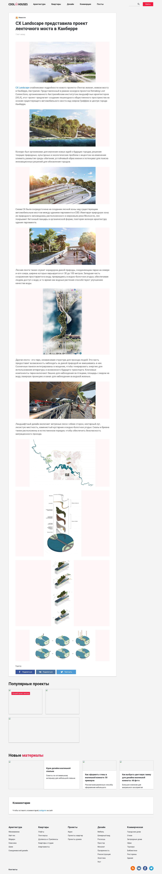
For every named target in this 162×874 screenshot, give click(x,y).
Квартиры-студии (45, 843)
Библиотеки (132, 851)
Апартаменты (44, 847)
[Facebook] (25, 672)
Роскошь (101, 839)
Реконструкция (104, 854)
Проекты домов (75, 839)
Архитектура (39, 4)
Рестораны (132, 854)
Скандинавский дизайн (18, 851)
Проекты (72, 827)
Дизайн (70, 4)
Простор (101, 843)
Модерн (12, 839)
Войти (148, 4)
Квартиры (56, 4)
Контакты (13, 869)
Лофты (41, 832)
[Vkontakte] (45, 672)
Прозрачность (103, 851)
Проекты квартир (75, 835)
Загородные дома (134, 839)
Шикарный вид (104, 835)
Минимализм (14, 832)
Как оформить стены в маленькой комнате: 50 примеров (96, 777)
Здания (130, 858)
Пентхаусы (43, 835)
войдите (42, 810)
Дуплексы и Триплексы (48, 839)
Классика (12, 843)
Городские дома (134, 832)
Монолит (101, 847)
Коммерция (85, 4)
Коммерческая (135, 827)
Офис (129, 843)
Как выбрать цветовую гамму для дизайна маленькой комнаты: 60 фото (136, 777)
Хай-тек (12, 835)
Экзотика (101, 858)
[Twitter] (66, 672)
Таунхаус (131, 847)
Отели (129, 835)
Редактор (18, 666)
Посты (100, 4)
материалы (32, 755)
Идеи (70, 832)
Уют (99, 862)
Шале (11, 847)
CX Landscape (22, 87)
